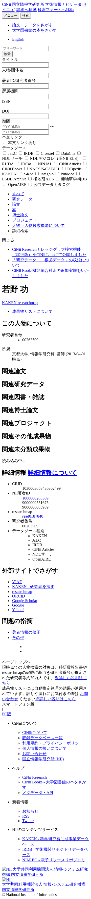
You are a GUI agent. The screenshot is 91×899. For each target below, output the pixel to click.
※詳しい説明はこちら (55, 699)
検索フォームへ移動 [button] (56, 10)
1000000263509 (35, 498)
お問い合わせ (34, 754)
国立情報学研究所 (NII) (43, 759)
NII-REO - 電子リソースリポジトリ (53, 860)
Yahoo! (18, 610)
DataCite (68, 153)
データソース (14, 148)
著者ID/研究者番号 (19, 80)
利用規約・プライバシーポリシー (52, 743)
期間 (6, 121)
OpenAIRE (17, 184)
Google (18, 605)
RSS (26, 816)
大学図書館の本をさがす (34, 30)
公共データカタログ (51, 184)
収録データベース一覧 (42, 738)
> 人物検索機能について (43, 225)
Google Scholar (24, 600)
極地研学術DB (73, 179)
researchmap (28, 303)
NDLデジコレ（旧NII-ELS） (55, 158)
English (18, 39)
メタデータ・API (37, 792)
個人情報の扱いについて (44, 748)
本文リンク (12, 137)
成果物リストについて (32, 311)
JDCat (26, 164)
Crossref (47, 153)
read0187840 (32, 516)
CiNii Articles (70, 164)
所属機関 (10, 91)
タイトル (10, 59)
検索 (25, 15)
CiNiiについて (34, 732)
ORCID (18, 596)
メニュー (10, 15)
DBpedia (74, 169)
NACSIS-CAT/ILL (44, 169)
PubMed (67, 174)
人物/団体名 (12, 70)
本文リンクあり (21, 142)
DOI (5, 111)
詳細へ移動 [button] (26, 10)
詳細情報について (52, 472)
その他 (18, 637)
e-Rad (28, 174)
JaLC (12, 153)
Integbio (47, 174)
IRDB (29, 153)
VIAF (17, 582)
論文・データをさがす (32, 25)
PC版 (6, 714)
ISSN (6, 101)
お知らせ (30, 811)
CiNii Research (34, 777)
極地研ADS (43, 179)
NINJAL (45, 164)
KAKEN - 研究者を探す (33, 586)
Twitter (28, 821)
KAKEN (10, 303)
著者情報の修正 (26, 632)
